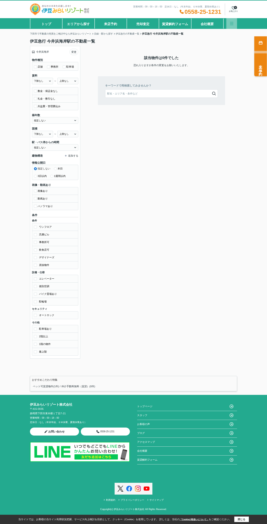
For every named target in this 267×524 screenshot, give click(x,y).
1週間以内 (60, 176)
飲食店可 (44, 249)
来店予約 (110, 24)
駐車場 (70, 66)
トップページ (144, 406)
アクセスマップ (146, 441)
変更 (73, 51)
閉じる (241, 519)
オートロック (46, 315)
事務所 (54, 66)
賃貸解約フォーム (175, 24)
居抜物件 (44, 265)
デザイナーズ (46, 257)
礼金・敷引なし (46, 98)
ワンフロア (45, 226)
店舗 (40, 66)
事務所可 (44, 242)
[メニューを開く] (231, 23)
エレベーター (46, 278)
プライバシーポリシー (132, 500)
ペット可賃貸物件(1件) (46, 386)
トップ (46, 24)
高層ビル (44, 234)
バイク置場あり (48, 293)
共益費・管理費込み (49, 106)
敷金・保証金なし (48, 91)
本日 (60, 168)
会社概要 (207, 24)
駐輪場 (43, 301)
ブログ (141, 433)
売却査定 (142, 24)
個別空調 (44, 286)
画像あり (43, 190)
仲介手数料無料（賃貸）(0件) (78, 386)
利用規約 (110, 500)
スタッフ (142, 415)
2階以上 (43, 336)
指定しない (44, 168)
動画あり (43, 198)
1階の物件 (45, 344)
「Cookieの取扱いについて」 (194, 519)
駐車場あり (45, 328)
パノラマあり (45, 206)
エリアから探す (78, 24)
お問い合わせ (56, 431)
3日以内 (42, 176)
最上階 (43, 351)
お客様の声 (143, 424)
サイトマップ (156, 500)
